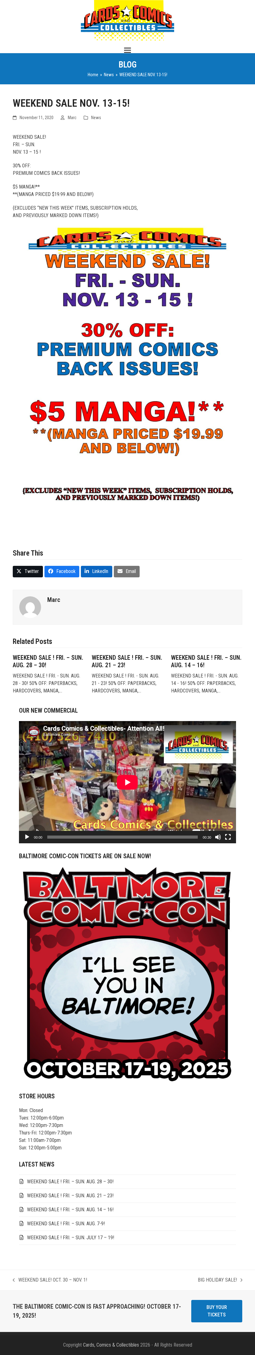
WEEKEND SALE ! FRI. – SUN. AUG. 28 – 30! (70, 1182)
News (96, 117)
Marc (72, 117)
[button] (127, 50)
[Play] (27, 837)
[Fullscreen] (228, 837)
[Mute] (218, 837)
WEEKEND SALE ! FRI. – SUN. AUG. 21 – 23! (70, 1196)
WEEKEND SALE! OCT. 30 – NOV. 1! (50, 1280)
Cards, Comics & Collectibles (111, 1345)
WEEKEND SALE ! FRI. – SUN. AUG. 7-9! (66, 1224)
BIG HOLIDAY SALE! (217, 1280)
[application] (127, 782)
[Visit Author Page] (30, 607)
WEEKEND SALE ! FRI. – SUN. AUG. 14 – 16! (70, 1210)
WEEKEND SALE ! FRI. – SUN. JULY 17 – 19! (70, 1238)
